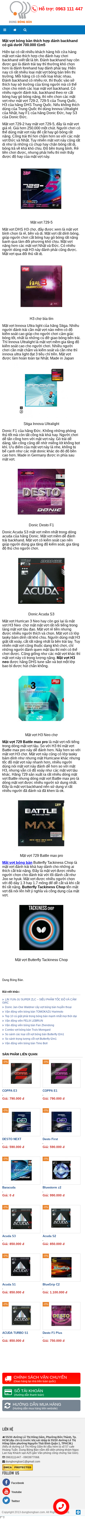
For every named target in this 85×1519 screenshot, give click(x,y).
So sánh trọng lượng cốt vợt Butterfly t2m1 (31, 1038)
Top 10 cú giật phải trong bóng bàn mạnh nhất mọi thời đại (41, 1016)
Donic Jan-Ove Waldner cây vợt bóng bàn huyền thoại (38, 1007)
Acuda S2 (49, 1236)
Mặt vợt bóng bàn (17, 863)
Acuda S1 (9, 1284)
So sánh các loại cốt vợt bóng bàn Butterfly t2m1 (34, 1034)
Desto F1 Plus (52, 1333)
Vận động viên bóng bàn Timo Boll (26, 1043)
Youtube (16, 1492)
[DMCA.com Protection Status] (17, 1469)
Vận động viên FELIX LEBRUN (24, 1020)
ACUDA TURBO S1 (15, 1333)
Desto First (50, 1139)
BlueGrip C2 (51, 1284)
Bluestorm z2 (52, 1187)
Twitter (15, 1501)
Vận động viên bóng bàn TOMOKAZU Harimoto (34, 1011)
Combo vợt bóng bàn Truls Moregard (28, 1029)
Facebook (17, 1483)
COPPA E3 (9, 1090)
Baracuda (8, 1187)
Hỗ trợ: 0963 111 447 (61, 8)
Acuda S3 (9, 1236)
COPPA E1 (50, 1090)
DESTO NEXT (11, 1139)
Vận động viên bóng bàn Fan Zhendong (29, 1025)
